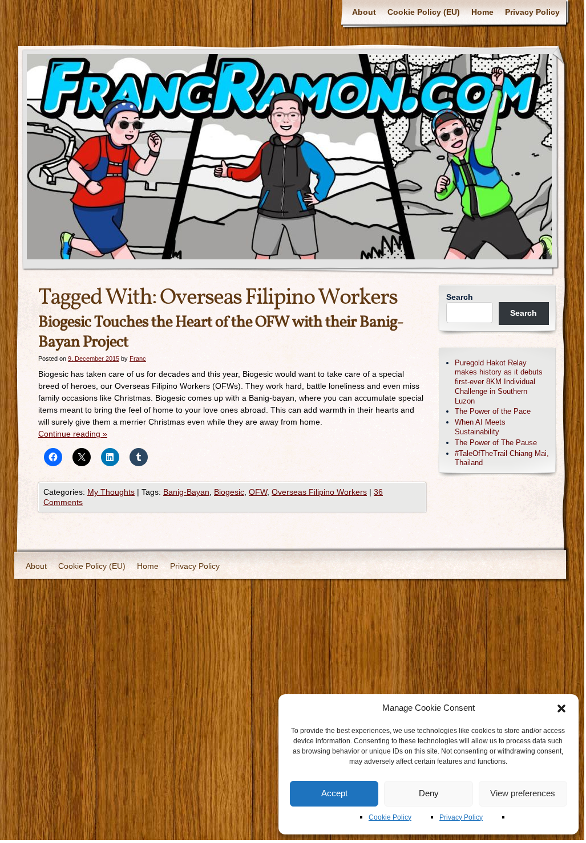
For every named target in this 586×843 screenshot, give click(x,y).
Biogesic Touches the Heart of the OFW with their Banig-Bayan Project (220, 332)
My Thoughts (111, 491)
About (364, 12)
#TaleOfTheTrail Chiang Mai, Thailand (502, 458)
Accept (334, 793)
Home (482, 12)
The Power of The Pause (496, 442)
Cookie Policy (390, 817)
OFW (258, 491)
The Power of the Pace (493, 411)
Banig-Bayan (186, 491)
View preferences (522, 793)
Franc (138, 358)
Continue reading (72, 433)
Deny (429, 793)
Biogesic (229, 491)
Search (459, 297)
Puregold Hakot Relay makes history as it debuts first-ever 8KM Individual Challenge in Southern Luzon (499, 382)
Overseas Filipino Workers (319, 491)
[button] (561, 708)
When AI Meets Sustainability (480, 427)
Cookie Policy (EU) (423, 12)
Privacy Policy (461, 817)
